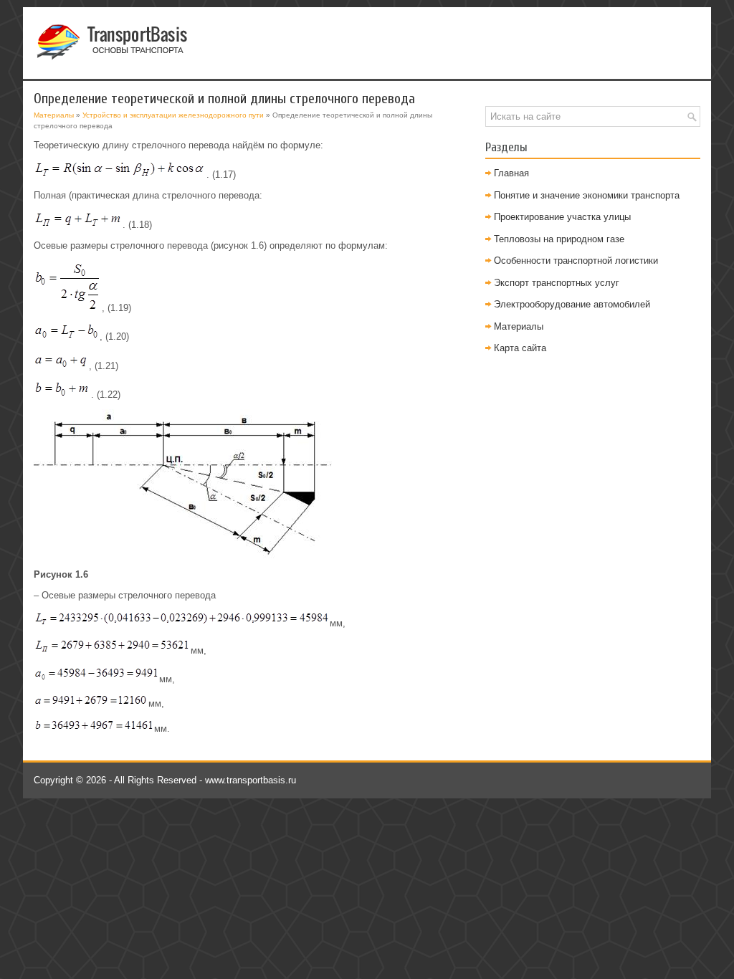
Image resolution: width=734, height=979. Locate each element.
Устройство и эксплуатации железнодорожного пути (173, 115)
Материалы (54, 115)
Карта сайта (520, 348)
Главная (511, 173)
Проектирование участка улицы (562, 216)
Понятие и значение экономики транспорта (587, 195)
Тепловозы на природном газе (559, 239)
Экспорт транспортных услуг (556, 282)
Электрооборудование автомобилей (572, 304)
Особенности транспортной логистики (576, 260)
